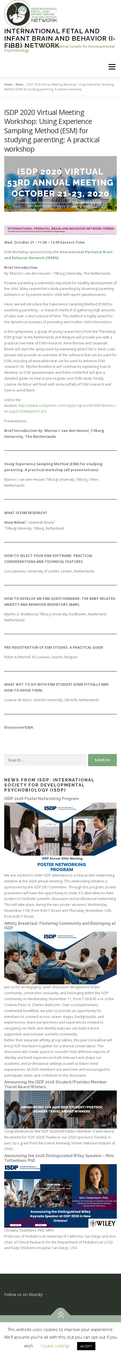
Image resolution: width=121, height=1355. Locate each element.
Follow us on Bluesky (23, 1294)
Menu (111, 67)
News (20, 84)
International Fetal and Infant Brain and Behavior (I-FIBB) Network (60, 38)
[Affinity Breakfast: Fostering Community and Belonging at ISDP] (60, 957)
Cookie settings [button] (55, 1346)
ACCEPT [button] (86, 1346)
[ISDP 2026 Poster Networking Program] (60, 837)
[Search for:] (45, 760)
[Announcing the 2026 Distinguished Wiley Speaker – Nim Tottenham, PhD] (60, 1195)
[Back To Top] (61, 1315)
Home (8, 84)
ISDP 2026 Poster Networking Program (41, 798)
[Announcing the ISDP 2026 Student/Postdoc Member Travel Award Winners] (60, 1109)
